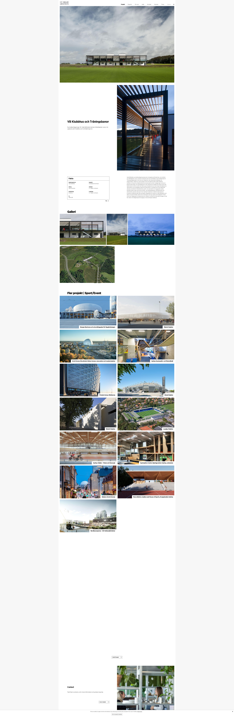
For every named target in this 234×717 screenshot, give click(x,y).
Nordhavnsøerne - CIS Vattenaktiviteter (103, 531)
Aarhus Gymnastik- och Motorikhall (162, 361)
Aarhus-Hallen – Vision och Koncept (104, 463)
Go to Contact (103, 702)
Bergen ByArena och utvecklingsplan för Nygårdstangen (97, 327)
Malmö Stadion (168, 327)
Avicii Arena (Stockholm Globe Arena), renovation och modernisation (93, 361)
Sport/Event (93, 293)
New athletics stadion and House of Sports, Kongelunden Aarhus (153, 497)
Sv (168, 4)
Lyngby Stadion (168, 429)
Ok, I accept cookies (117, 714)
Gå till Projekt (116, 657)
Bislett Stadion (110, 429)
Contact (70, 687)
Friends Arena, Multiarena (107, 395)
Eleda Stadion (169, 395)
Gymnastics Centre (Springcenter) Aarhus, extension (156, 463)
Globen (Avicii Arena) (108, 497)
